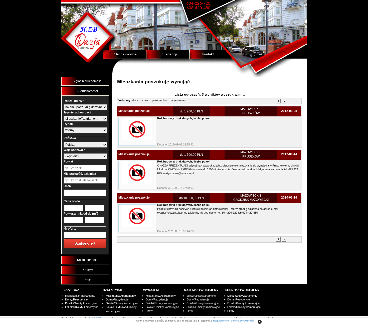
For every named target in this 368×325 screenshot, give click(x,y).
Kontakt (208, 54)
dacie (135, 100)
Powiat (68, 161)
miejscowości (178, 100)
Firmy (149, 310)
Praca (88, 280)
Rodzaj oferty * (74, 101)
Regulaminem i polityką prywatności (233, 320)
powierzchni (159, 100)
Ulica (67, 186)
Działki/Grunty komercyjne (81, 303)
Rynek (68, 124)
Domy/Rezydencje (76, 299)
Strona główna (125, 54)
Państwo (70, 138)
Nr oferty (70, 228)
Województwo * (74, 150)
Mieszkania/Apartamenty (80, 295)
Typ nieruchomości (77, 112)
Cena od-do (72, 201)
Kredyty (88, 270)
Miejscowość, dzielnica (80, 174)
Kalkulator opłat (87, 260)
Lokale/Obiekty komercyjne (81, 306)
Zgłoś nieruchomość (87, 81)
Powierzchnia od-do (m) (81, 213)
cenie (145, 100)
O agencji (169, 54)
